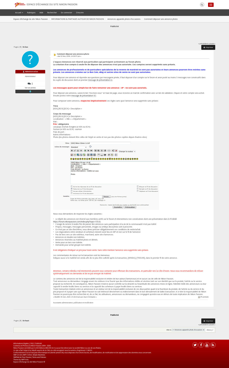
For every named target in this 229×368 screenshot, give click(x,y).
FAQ (32, 343)
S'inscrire (80, 12)
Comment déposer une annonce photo (73, 54)
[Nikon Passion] (30, 91)
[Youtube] (207, 345)
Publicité (38, 343)
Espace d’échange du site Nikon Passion (52, 4)
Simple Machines (39, 355)
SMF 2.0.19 (17, 355)
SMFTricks (24, 359)
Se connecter (66, 12)
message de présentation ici (100, 80)
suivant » (211, 44)
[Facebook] (201, 345)
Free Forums (26, 357)
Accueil (18, 12)
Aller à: (168, 330)
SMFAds (16, 357)
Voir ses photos (30, 88)
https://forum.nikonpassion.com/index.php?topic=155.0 (76, 221)
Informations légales (21, 343)
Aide (41, 12)
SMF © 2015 (27, 355)
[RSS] (213, 345)
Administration (31, 71)
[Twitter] (195, 345)
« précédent (203, 44)
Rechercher (52, 12)
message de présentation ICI (83, 95)
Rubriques (31, 12)
